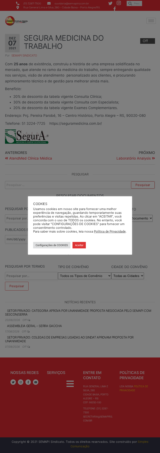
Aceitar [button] (79, 245)
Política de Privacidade (110, 231)
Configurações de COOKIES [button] (52, 245)
